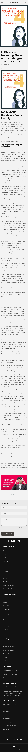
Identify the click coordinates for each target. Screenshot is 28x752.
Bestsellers (5, 581)
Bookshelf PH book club (9, 646)
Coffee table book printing (9, 725)
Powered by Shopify (17, 749)
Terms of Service (7, 609)
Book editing (6, 715)
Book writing (6, 711)
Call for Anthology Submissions (11, 629)
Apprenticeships (7, 626)
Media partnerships (8, 660)
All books (5, 571)
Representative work (8, 677)
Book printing (6, 718)
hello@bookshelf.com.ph (10, 693)
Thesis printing (6, 732)
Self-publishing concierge (9, 704)
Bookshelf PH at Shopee (9, 585)
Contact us (6, 561)
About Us (5, 550)
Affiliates (5, 657)
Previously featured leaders (10, 674)
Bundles (5, 578)
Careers (5, 619)
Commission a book (8, 708)
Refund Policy (6, 602)
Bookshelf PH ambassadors (10, 650)
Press (4, 554)
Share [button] (4, 68)
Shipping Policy (7, 598)
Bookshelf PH (12, 749)
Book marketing (7, 722)
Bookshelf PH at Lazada (9, 589)
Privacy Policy (6, 605)
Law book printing (7, 729)
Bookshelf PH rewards (8, 653)
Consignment (6, 633)
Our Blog (5, 557)
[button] (2, 2)
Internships (6, 622)
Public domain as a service (9, 643)
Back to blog (15, 495)
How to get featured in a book (10, 670)
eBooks (5, 574)
